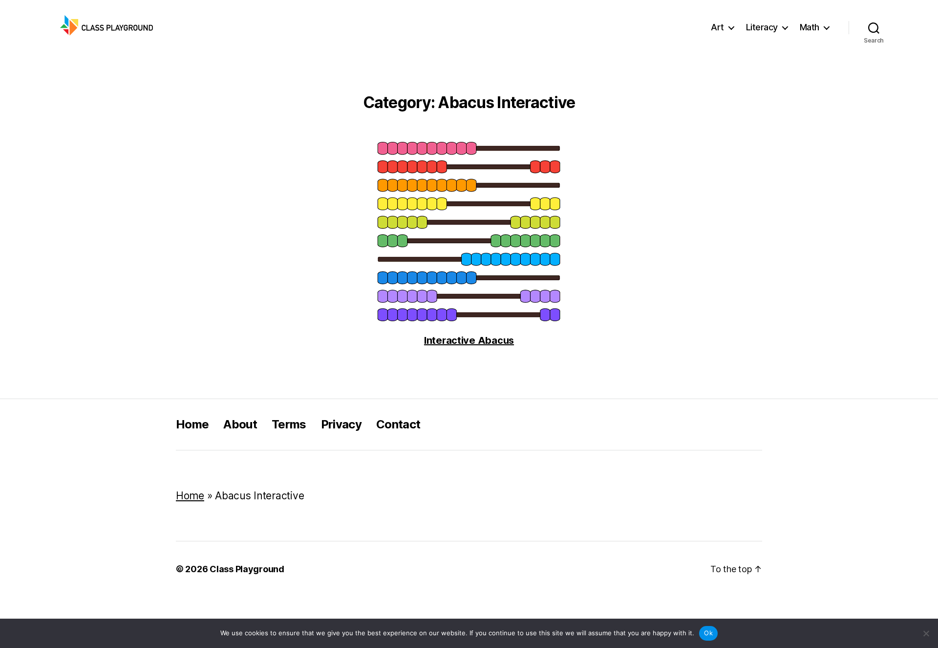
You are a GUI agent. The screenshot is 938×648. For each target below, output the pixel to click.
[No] (926, 633)
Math (809, 27)
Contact (398, 424)
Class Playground (247, 569)
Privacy (341, 424)
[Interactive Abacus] (469, 233)
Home (192, 424)
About (240, 424)
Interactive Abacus (469, 340)
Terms (289, 424)
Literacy (762, 27)
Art (717, 27)
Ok (708, 633)
